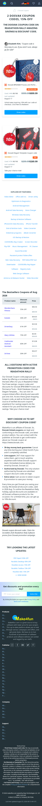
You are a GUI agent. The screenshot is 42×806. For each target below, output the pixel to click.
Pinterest (33, 645)
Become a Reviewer (3, 739)
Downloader (11, 264)
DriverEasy (8, 326)
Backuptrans (3, 678)
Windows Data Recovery (21, 215)
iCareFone (3, 624)
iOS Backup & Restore (21, 237)
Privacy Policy (31, 599)
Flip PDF (7, 246)
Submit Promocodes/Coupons (3, 736)
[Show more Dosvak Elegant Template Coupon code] (21, 137)
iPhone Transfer (32, 224)
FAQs (3, 727)
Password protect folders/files (21, 255)
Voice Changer (30, 210)
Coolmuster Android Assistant (8, 343)
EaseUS (3, 657)
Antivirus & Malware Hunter (14, 278)
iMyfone (3, 669)
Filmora (3, 615)
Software (15, 269)
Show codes (21, 112)
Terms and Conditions (21, 601)
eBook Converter (30, 233)
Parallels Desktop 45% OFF (21, 561)
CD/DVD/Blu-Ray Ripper (27, 264)
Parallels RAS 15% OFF (21, 572)
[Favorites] (33, 3)
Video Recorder (32, 278)
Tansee (3, 684)
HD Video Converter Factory (3, 639)
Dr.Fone (7, 353)
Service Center (3, 711)
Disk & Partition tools (14, 228)
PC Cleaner (34, 246)
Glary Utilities (9, 335)
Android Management (21, 206)
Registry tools (25, 269)
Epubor (3, 690)
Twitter (28, 645)
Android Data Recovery (14, 210)
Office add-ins (21, 197)
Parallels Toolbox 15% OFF (21, 568)
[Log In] (39, 3)
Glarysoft (3, 672)
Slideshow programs (14, 233)
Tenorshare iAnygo (3, 636)
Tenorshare (3, 654)
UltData (3, 627)
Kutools (7, 318)
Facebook (17, 645)
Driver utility (33, 197)
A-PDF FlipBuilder (3, 695)
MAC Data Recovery (12, 260)
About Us (3, 705)
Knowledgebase (3, 733)
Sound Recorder (21, 251)
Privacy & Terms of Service (19, 785)
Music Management (19, 246)
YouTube (22, 645)
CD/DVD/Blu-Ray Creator (14, 242)
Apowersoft (3, 693)
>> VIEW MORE (21, 575)
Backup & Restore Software (21, 219)
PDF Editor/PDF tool (29, 260)
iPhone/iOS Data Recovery (14, 224)
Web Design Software (21, 273)
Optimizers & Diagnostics (21, 201)
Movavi (3, 651)
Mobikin (3, 687)
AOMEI (3, 663)
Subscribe (33, 594)
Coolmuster (3, 621)
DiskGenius (3, 633)
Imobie (3, 681)
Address (3, 714)
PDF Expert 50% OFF (21, 558)
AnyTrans (3, 630)
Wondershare (3, 660)
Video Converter (30, 228)
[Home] (15, 10)
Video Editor (8, 197)
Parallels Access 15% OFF (21, 565)
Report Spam (3, 730)
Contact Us (3, 717)
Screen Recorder (31, 242)
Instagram (12, 645)
